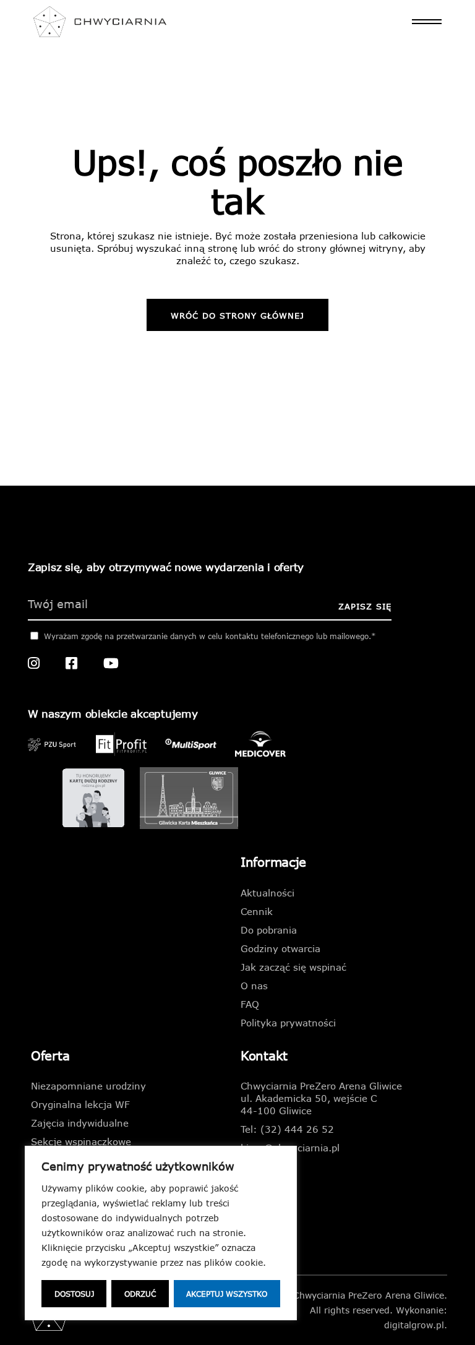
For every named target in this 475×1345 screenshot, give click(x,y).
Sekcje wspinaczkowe (81, 1141)
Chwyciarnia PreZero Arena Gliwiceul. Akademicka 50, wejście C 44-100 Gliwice (321, 1098)
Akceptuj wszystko (226, 1293)
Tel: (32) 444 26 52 (287, 1129)
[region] (161, 1233)
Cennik (257, 911)
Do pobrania (269, 929)
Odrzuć (140, 1293)
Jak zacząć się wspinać (293, 967)
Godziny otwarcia (280, 948)
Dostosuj (74, 1293)
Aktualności (267, 892)
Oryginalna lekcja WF (80, 1104)
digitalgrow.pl (414, 1325)
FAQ (250, 1004)
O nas (254, 985)
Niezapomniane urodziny (88, 1085)
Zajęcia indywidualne (80, 1122)
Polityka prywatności (288, 1022)
